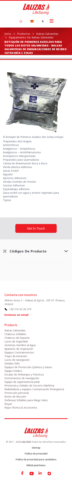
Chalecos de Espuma (16, 337)
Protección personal (16, 393)
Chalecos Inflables (15, 334)
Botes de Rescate (15, 396)
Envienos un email (16, 315)
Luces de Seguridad (16, 341)
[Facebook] (22, 473)
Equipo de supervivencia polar (22, 382)
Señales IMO (12, 363)
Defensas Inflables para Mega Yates (26, 400)
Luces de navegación (17, 360)
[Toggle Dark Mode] (43, 21)
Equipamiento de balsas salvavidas (31, 37)
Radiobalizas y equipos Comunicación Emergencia (34, 389)
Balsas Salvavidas (47, 33)
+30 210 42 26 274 (20, 309)
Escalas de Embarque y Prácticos (24, 374)
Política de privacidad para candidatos (36, 459)
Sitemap (36, 447)
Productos (23, 33)
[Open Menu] (51, 21)
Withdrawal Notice (36, 465)
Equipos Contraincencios (19, 352)
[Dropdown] (32, 21)
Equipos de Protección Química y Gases (28, 367)
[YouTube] (31, 473)
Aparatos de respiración (18, 349)
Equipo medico (13, 371)
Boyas (8, 404)
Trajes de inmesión (15, 356)
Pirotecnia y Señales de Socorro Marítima (29, 385)
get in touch (36, 228)
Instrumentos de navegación (21, 378)
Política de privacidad (36, 453)
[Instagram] (49, 473)
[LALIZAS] (36, 9)
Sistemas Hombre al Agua (20, 345)
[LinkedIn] (40, 473)
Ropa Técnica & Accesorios (20, 407)
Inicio (7, 33)
